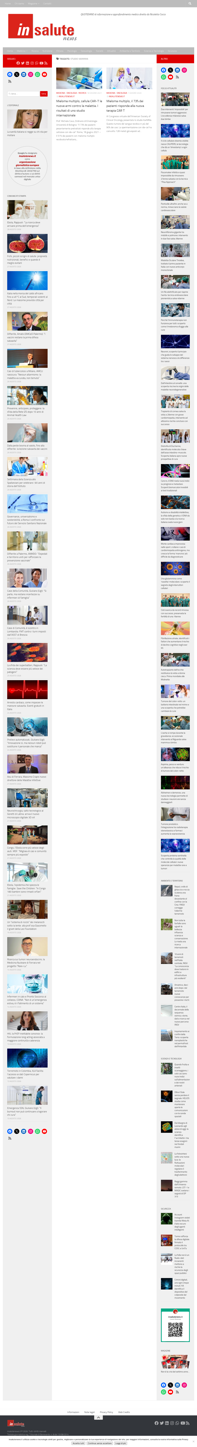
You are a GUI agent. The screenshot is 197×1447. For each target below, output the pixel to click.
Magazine (32, 3)
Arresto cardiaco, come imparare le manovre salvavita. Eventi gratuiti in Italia (25, 706)
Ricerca (35, 51)
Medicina (21, 51)
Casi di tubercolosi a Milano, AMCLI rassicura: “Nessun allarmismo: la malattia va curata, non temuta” (25, 374)
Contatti (47, 3)
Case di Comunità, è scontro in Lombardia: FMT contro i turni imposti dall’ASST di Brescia (26, 631)
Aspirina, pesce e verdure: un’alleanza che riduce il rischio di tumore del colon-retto (175, 767)
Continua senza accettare (100, 1443)
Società (99, 51)
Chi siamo (19, 3)
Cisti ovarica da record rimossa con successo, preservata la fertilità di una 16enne (175, 613)
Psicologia (72, 51)
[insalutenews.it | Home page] (42, 27)
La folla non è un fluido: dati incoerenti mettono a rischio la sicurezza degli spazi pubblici (182, 1264)
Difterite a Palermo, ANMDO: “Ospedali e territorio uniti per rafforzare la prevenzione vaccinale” (27, 557)
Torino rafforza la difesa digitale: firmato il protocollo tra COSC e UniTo (182, 1242)
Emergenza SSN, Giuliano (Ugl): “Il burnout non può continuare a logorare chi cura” (27, 1111)
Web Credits (124, 1412)
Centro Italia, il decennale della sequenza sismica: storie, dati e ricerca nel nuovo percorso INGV (182, 1015)
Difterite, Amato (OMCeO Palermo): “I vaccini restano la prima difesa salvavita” (26, 337)
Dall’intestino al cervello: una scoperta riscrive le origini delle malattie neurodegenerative (175, 386)
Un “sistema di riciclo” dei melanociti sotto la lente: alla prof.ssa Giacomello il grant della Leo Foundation (26, 925)
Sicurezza (172, 51)
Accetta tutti (78, 1443)
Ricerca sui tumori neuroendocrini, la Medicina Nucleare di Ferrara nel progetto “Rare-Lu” (26, 963)
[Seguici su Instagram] (32, 63)
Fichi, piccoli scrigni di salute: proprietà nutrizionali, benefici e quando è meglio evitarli (27, 259)
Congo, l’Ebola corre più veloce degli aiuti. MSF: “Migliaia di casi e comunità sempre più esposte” (26, 851)
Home (8, 3)
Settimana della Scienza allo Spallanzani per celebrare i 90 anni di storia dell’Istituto (26, 483)
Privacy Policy (106, 1412)
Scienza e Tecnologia (154, 51)
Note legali (89, 1412)
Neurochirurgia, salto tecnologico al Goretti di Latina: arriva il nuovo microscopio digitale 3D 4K (25, 814)
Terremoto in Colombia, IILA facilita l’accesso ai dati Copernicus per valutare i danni (25, 1074)
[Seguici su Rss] (46, 63)
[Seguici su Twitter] (23, 63)
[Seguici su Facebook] (18, 63)
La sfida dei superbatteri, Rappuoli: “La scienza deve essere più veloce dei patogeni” (27, 668)
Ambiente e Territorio (130, 51)
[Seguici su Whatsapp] (36, 63)
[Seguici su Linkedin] (27, 63)
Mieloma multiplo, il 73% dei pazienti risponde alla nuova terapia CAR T (125, 106)
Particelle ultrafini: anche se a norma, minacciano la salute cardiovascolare (174, 207)
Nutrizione (47, 51)
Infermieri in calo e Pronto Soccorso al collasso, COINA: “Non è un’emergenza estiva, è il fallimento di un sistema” (27, 1000)
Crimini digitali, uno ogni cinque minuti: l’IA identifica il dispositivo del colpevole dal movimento (182, 1288)
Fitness (59, 51)
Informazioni (73, 1412)
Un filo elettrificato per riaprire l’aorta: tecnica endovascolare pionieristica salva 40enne (174, 295)
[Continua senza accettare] (193, 1441)
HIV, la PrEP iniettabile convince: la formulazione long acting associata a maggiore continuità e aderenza (26, 1037)
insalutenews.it (67, 96)
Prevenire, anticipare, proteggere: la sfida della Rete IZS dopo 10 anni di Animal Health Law (25, 412)
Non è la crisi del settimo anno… (175, 1371)
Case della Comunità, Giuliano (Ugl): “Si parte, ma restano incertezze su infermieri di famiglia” (26, 594)
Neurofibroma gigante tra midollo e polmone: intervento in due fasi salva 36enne (174, 235)
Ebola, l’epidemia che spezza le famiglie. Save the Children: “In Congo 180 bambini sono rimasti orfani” (26, 888)
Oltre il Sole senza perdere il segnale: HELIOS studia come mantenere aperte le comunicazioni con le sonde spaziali (182, 1104)
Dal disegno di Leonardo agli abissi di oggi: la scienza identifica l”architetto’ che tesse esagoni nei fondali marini (182, 1135)
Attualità (111, 51)
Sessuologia (86, 51)
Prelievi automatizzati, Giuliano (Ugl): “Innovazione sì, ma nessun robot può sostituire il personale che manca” (26, 743)
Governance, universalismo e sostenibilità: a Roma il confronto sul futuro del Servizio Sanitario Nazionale (27, 520)
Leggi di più (120, 1443)
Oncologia (72, 93)
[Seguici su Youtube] (41, 63)
